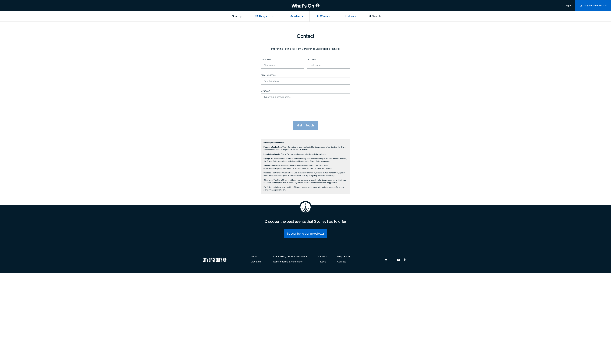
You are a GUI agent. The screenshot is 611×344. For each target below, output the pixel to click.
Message (265, 91)
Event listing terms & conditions (290, 256)
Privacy (322, 261)
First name (266, 59)
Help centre (343, 256)
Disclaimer (256, 261)
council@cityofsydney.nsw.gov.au (277, 168)
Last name (312, 59)
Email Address (268, 75)
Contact (341, 261)
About (254, 256)
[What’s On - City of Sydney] (305, 5)
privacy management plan (274, 190)
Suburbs (322, 256)
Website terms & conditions (287, 261)
